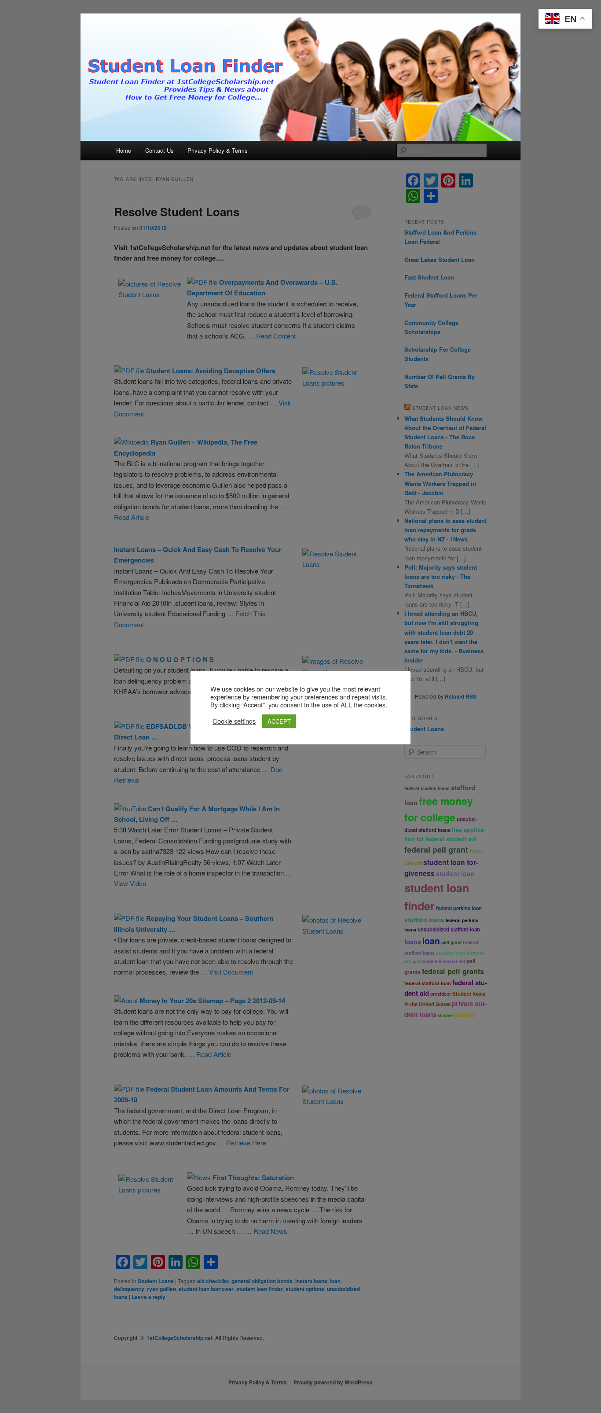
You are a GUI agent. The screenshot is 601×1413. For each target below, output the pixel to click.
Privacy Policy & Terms (217, 150)
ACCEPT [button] (279, 721)
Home (123, 150)
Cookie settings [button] (234, 721)
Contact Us (159, 150)
